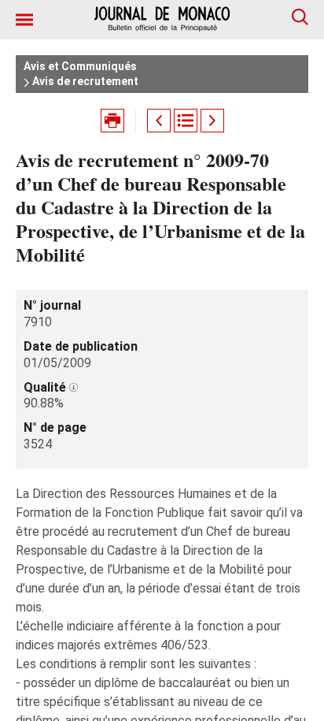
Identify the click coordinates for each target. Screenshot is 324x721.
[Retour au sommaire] (185, 120)
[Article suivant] (212, 120)
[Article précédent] (159, 120)
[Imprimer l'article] (112, 120)
